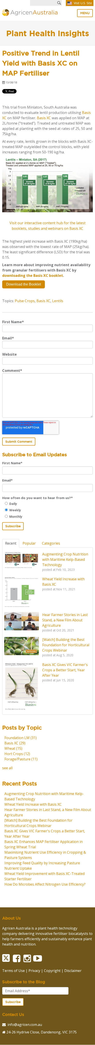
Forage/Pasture (21, 759)
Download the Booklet (23, 284)
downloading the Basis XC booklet (32, 275)
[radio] (49, 503)
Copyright (52, 970)
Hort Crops (17, 753)
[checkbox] (47, 510)
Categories (51, 543)
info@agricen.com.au (25, 1024)
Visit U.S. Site (82, 3)
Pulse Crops (25, 300)
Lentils (57, 300)
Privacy (34, 970)
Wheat (13, 748)
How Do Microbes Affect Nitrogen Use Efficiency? (45, 884)
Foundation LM (20, 737)
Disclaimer (73, 970)
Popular (29, 543)
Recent (10, 543)
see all (7, 767)
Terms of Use (13, 970)
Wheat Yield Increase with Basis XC (33, 804)
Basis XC (44, 117)
